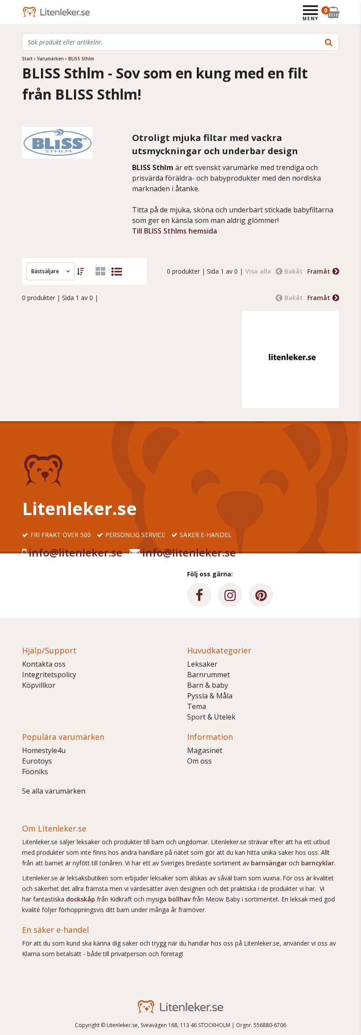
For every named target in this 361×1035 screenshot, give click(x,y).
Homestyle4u (44, 750)
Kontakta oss (44, 664)
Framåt (318, 271)
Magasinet (204, 750)
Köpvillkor (38, 685)
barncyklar (317, 863)
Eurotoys (37, 761)
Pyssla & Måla (209, 696)
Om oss (199, 761)
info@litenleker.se (75, 552)
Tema (196, 706)
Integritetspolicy (49, 674)
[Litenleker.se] (34, 12)
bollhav (180, 899)
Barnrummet (208, 674)
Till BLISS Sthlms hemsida (174, 231)
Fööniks (35, 771)
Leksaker (202, 664)
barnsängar (269, 863)
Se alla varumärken (53, 791)
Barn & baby (207, 685)
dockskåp (81, 899)
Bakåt (293, 271)
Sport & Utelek (211, 717)
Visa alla (258, 271)
